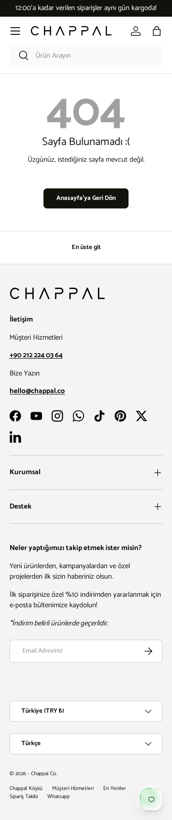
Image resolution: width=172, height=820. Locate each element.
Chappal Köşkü (26, 788)
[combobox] (86, 55)
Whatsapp (58, 796)
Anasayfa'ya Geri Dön (86, 198)
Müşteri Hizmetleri (73, 788)
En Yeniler (114, 788)
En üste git (86, 247)
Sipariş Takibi (24, 796)
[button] (156, 31)
